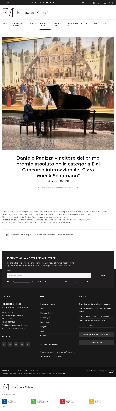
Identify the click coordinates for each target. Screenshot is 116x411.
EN (113, 3)
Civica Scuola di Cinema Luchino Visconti (94, 304)
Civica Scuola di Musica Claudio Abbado (94, 316)
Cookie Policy (109, 371)
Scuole (32, 23)
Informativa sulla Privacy (22, 282)
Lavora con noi (72, 24)
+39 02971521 (10, 322)
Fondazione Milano (17, 24)
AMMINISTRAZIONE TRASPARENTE (96, 335)
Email (10, 271)
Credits (111, 372)
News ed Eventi (43, 24)
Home (5, 23)
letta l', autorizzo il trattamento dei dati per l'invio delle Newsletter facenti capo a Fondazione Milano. (50, 282)
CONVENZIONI (96, 342)
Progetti (85, 23)
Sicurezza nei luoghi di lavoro (51, 356)
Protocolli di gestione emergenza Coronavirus (57, 352)
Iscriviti (101, 276)
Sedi (95, 23)
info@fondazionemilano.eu (16, 325)
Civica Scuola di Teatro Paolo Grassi (92, 321)
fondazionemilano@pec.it (15, 328)
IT (109, 3)
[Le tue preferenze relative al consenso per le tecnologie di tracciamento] (4, 407)
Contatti (104, 23)
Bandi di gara (57, 24)
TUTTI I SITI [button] (5, 3)
